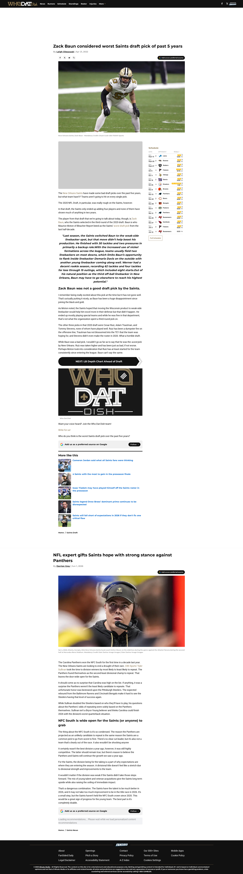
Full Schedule (155, 238)
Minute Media (44, 867)
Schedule (61, 4)
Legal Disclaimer (66, 860)
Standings (73, 4)
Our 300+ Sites (151, 850)
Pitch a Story (91, 855)
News (42, 4)
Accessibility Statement (97, 860)
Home (61, 532)
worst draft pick (121, 225)
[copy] (74, 57)
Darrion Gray (63, 566)
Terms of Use (150, 855)
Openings (90, 850)
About (61, 850)
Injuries (92, 4)
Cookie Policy (178, 855)
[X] (227, 4)
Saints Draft (72, 532)
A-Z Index (124, 860)
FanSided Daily (65, 855)
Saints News (72, 830)
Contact (124, 850)
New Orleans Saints (73, 193)
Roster (84, 4)
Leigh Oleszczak (65, 52)
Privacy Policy (127, 855)
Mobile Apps (177, 850)
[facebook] (222, 4)
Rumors (51, 4)
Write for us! (64, 430)
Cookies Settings (152, 860)
